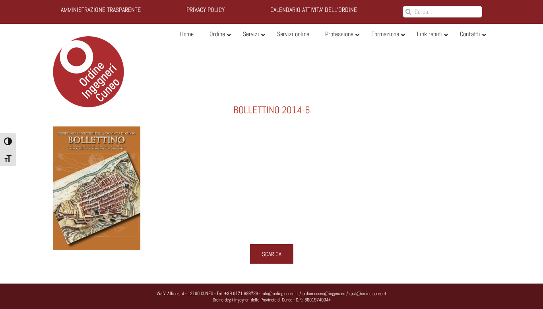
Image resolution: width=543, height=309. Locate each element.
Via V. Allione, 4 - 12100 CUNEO (185, 293)
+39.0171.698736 (241, 293)
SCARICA (271, 254)
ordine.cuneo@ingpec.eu (324, 293)
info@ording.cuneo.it (280, 293)
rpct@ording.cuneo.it (367, 293)
